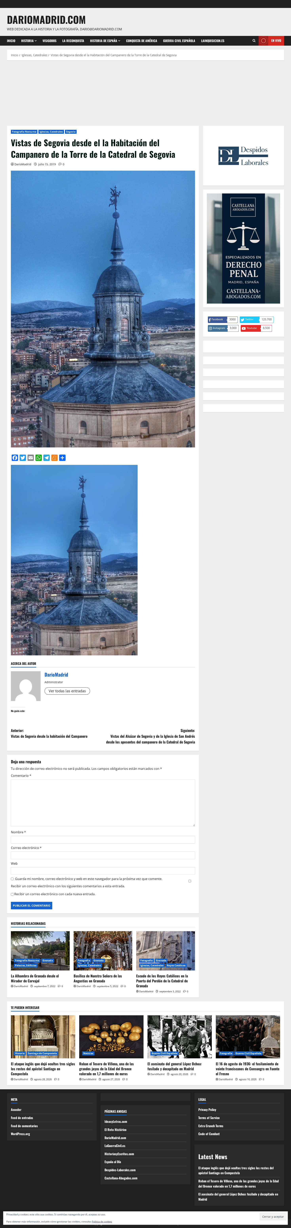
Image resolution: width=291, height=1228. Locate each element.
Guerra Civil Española (179, 40)
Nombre (18, 832)
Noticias (88, 1053)
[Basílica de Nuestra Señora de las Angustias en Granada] (103, 950)
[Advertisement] (145, 92)
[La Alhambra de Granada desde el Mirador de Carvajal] (40, 950)
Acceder (16, 1109)
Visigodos (49, 40)
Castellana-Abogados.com (121, 1178)
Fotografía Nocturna (24, 131)
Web (14, 863)
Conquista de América (141, 40)
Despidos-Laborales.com (120, 1169)
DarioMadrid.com (46, 19)
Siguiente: (150, 736)
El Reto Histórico (115, 1129)
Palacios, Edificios (25, 965)
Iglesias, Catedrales (51, 131)
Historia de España (103, 40)
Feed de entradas (22, 1117)
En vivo (276, 40)
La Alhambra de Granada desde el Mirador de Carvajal (35, 978)
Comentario (21, 775)
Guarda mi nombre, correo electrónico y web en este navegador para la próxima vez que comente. (88, 879)
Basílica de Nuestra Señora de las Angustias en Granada (98, 978)
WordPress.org (20, 1133)
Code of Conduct (209, 1133)
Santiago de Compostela (42, 1053)
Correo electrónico (26, 848)
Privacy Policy (207, 1109)
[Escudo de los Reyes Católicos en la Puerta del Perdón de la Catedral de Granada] (165, 950)
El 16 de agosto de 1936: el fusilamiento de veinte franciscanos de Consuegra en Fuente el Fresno (247, 1068)
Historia (27, 40)
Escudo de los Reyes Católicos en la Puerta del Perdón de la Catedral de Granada (162, 980)
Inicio (11, 40)
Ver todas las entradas (67, 691)
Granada (48, 960)
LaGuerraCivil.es (115, 1145)
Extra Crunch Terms (210, 1125)
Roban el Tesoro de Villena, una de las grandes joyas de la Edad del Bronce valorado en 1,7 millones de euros (106, 1068)
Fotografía (84, 960)
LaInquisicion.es (212, 40)
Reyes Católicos (176, 965)
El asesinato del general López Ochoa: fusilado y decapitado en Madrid (174, 1066)
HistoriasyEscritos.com (119, 1153)
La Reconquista (73, 40)
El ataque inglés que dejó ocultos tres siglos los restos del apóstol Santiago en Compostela (43, 1068)
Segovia (70, 131)
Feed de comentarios (24, 1125)
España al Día (113, 1161)
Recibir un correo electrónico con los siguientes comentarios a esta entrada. (68, 886)
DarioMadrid (22, 164)
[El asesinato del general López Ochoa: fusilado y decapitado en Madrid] (179, 1036)
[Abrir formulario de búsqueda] (254, 40)
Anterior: (49, 733)
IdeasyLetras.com (116, 1121)
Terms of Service (209, 1117)
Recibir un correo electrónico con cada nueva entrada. (54, 894)
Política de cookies (102, 1221)
